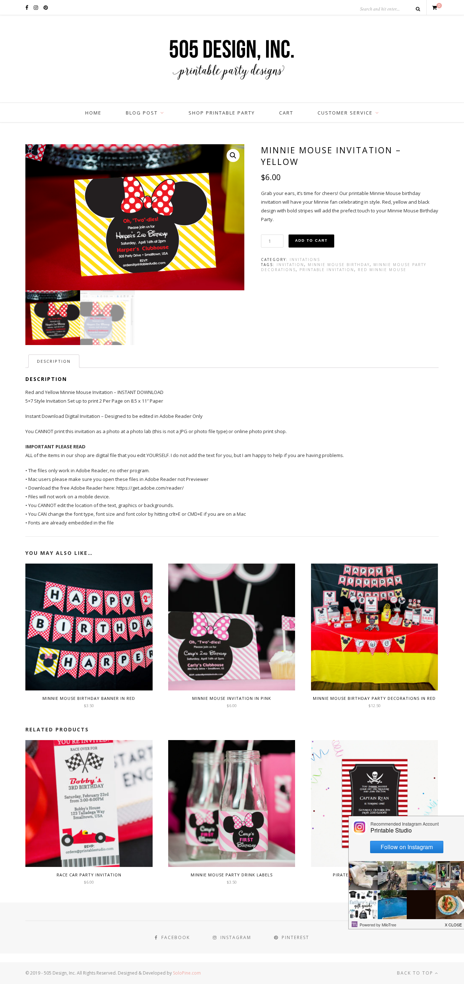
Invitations (305, 259)
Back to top (416, 973)
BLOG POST (142, 112)
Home (93, 112)
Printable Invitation (326, 269)
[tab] (53, 361)
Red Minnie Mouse (382, 269)
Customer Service (345, 112)
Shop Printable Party (221, 112)
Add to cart (311, 240)
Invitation (290, 264)
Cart (286, 112)
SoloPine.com (187, 973)
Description (54, 361)
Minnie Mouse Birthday (339, 264)
